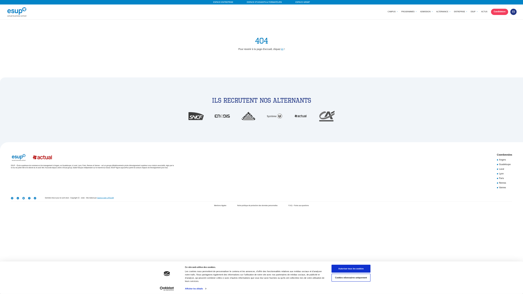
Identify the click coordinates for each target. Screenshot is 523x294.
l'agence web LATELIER (105, 198)
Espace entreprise (223, 2)
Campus (392, 12)
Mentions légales (220, 205)
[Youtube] (23, 198)
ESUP (473, 12)
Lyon (501, 174)
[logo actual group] (42, 157)
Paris (501, 178)
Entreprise (459, 12)
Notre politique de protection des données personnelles (257, 205)
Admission (425, 12)
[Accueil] (17, 11)
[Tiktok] (35, 198)
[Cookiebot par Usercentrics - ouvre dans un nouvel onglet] (167, 289)
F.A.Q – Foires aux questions (298, 205)
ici (282, 49)
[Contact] (513, 11)
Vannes (502, 188)
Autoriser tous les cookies (351, 268)
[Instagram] (12, 198)
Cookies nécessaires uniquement (351, 277)
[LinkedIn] (18, 198)
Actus (484, 12)
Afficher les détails (194, 288)
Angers (502, 160)
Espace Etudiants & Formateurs (264, 2)
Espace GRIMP (302, 2)
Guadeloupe (505, 164)
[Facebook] (29, 198)
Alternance (442, 12)
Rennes (502, 183)
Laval (501, 169)
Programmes (407, 12)
